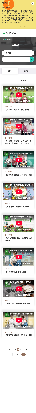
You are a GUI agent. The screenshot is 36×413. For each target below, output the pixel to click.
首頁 (3, 39)
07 (18, 349)
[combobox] (18, 53)
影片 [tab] (10, 71)
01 (9, 349)
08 (21, 349)
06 (15, 349)
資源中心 (9, 39)
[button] (20, 26)
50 (26, 349)
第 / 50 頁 (15, 354)
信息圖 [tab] (26, 71)
